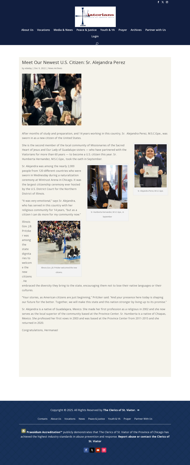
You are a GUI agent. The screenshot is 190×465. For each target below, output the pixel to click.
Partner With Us (143, 419)
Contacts (43, 419)
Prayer (122, 30)
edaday (28, 68)
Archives (136, 30)
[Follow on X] (92, 450)
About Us (27, 30)
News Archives (55, 68)
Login (95, 36)
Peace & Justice (86, 30)
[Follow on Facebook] (86, 450)
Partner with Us (155, 30)
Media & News (63, 30)
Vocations (43, 30)
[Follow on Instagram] (104, 450)
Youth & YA (107, 30)
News (82, 419)
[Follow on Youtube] (98, 450)
